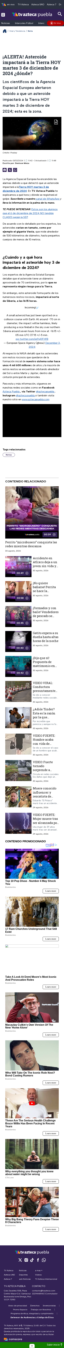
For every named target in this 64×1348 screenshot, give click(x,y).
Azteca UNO (37, 4)
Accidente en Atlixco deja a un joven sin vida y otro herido (45, 564)
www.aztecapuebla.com (35, 399)
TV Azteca (23, 4)
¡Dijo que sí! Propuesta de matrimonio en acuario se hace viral (44, 666)
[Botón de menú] (3, 15)
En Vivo (57, 23)
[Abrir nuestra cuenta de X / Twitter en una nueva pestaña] (20, 1260)
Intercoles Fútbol (24, 23)
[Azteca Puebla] (32, 14)
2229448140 (38, 1294)
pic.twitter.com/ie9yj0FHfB (32, 339)
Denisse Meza (22, 163)
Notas (9, 455)
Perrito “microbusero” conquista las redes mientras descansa (31, 544)
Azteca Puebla (11, 391)
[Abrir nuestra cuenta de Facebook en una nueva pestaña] (38, 1260)
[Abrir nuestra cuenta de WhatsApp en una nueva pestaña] (44, 1260)
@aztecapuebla (45, 391)
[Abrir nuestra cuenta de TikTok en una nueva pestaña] (32, 1260)
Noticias (5, 23)
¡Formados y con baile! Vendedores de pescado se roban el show (46, 614)
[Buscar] (60, 14)
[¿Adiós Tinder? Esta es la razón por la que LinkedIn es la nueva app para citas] (18, 718)
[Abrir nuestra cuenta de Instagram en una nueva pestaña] (26, 1260)
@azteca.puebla (25, 395)
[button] (32, 1346)
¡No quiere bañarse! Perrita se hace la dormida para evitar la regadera (46, 591)
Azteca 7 (51, 4)
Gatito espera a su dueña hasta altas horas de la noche (45, 637)
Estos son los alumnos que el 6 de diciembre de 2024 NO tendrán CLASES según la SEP (30, 213)
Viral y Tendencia (17, 31)
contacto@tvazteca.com (43, 1291)
